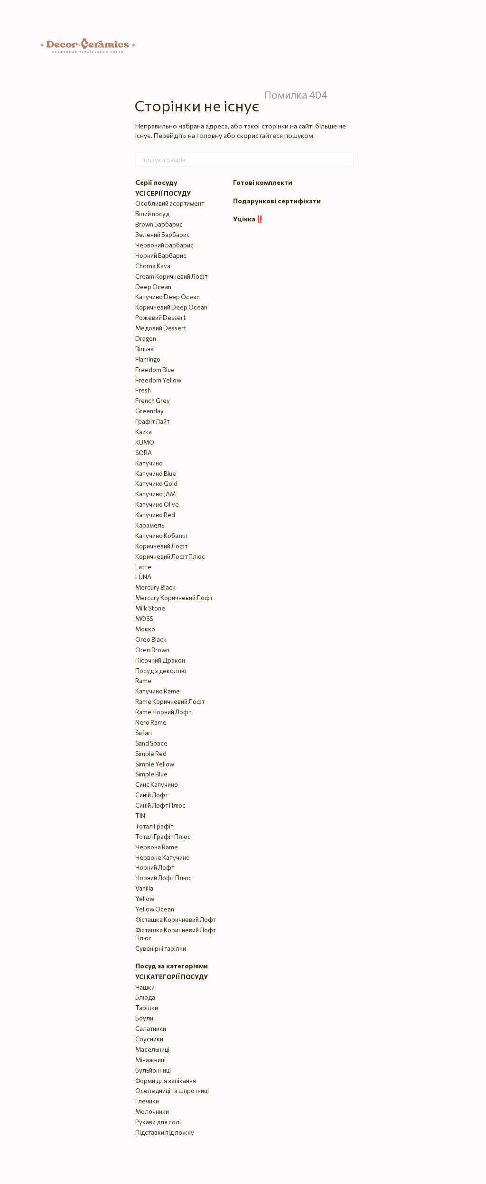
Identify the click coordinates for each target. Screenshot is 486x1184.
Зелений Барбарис (162, 234)
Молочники (152, 1111)
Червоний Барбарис (164, 245)
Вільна (144, 349)
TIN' (141, 816)
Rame (143, 680)
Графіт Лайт (152, 421)
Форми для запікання (165, 1080)
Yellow (144, 898)
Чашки (145, 987)
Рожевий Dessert (160, 317)
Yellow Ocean (154, 909)
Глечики (147, 1101)
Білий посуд (152, 214)
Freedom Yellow (158, 380)
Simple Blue (151, 774)
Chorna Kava (152, 266)
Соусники (149, 1039)
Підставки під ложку (164, 1132)
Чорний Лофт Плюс (163, 878)
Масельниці (152, 1049)
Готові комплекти (262, 182)
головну (209, 135)
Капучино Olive (157, 504)
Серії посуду (156, 182)
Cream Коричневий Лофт (171, 276)
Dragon (145, 338)
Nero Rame (151, 722)
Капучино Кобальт (161, 535)
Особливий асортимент (169, 203)
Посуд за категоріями (171, 966)
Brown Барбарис (159, 224)
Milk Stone (150, 608)
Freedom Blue (155, 369)
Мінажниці (150, 1060)
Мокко (145, 629)
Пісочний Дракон (160, 660)
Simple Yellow (154, 764)
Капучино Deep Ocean (167, 297)
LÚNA (143, 577)
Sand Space (151, 743)
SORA (143, 452)
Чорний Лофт (154, 867)
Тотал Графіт (154, 826)
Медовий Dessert (161, 328)
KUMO (144, 442)
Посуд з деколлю (161, 670)
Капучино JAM (155, 494)
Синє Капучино (156, 784)
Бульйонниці (153, 1070)
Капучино (149, 463)
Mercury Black (155, 587)
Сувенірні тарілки (160, 948)
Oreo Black (151, 639)
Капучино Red (155, 515)
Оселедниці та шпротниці (172, 1090)
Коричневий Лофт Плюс (170, 556)
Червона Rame (156, 847)
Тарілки (146, 1007)
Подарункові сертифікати (277, 201)
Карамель (149, 525)
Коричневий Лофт (161, 546)
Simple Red (151, 753)
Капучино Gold (156, 483)
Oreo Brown (152, 650)
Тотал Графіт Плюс (163, 836)
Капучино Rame (157, 691)
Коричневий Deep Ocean (171, 307)
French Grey (152, 400)
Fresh (143, 390)
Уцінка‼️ (248, 219)
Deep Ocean (153, 287)
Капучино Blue (155, 473)
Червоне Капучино (162, 857)
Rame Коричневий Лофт (170, 701)
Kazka (143, 432)
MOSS (144, 618)
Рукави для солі (158, 1122)
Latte (143, 567)
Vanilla (144, 888)
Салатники (150, 1028)
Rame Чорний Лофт (163, 712)
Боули (144, 1018)
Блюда (145, 997)
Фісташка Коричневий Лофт (175, 919)
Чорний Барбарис (161, 255)
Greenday (149, 411)
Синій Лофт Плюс (160, 805)
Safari (143, 733)
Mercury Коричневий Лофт (174, 597)
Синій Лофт (151, 795)
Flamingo (147, 359)
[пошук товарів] (346, 159)
